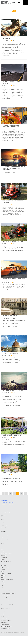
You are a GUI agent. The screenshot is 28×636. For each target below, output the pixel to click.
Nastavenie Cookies (5, 628)
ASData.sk (2, 634)
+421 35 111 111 (7, 506)
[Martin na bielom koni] (14, 306)
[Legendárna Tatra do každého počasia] (14, 269)
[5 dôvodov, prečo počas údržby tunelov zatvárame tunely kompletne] (14, 157)
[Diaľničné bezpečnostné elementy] (14, 72)
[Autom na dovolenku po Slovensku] (14, 27)
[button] (19, 2)
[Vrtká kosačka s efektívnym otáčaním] (14, 191)
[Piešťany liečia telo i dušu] (14, 425)
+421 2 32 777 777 (9, 504)
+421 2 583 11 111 (6, 512)
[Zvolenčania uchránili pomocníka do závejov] (14, 115)
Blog (14, 40)
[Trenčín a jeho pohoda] (14, 463)
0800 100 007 (11, 502)
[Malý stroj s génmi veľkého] (14, 232)
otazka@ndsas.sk (8, 510)
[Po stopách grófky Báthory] (14, 381)
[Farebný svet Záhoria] (14, 343)
